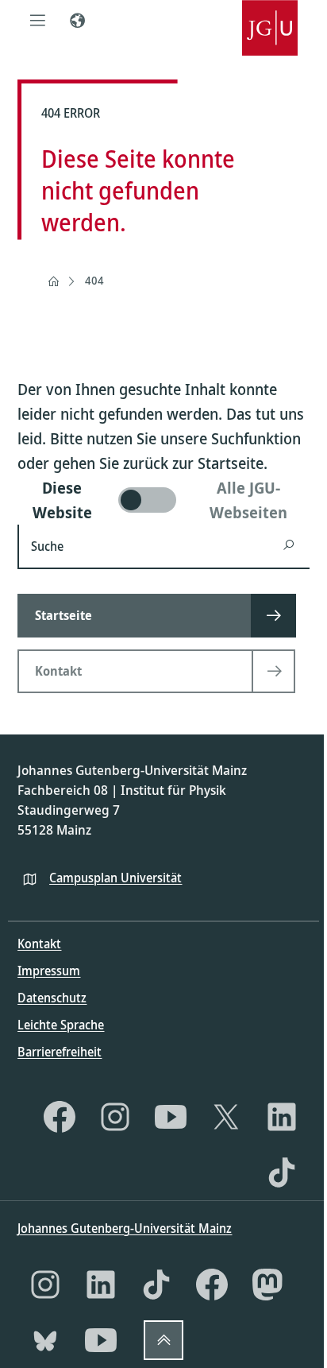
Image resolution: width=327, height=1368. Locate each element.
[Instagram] (115, 1117)
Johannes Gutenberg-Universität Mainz (124, 1228)
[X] (226, 1117)
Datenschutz (52, 997)
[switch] (163, 500)
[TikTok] (282, 1172)
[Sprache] (77, 20)
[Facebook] (59, 1117)
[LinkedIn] (282, 1117)
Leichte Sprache (60, 1024)
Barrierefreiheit (59, 1051)
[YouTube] (171, 1117)
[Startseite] (53, 281)
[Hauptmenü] (37, 20)
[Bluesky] (45, 1340)
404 (94, 280)
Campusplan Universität (115, 877)
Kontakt (39, 943)
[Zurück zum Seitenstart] (163, 1340)
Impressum (48, 970)
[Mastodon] (267, 1284)
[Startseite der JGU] (270, 20)
